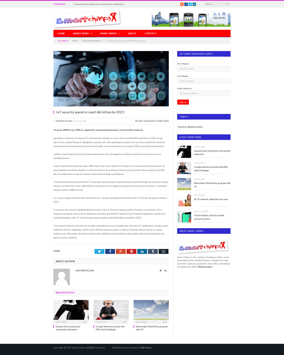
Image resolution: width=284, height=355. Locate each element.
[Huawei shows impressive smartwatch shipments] (71, 311)
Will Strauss (146, 347)
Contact (150, 33)
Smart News (81, 33)
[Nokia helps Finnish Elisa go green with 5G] (151, 311)
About (132, 33)
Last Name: (183, 76)
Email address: (184, 88)
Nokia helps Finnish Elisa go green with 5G (212, 185)
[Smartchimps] (87, 18)
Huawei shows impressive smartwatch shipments (212, 153)
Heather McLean (64, 121)
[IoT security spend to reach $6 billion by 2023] (111, 79)
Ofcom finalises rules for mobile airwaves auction (209, 217)
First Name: (183, 63)
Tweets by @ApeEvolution (190, 126)
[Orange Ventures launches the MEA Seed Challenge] (111, 311)
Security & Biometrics (146, 121)
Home (61, 33)
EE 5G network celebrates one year (211, 199)
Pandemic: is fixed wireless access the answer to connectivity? (106, 4)
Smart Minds (108, 33)
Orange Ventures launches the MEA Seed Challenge (211, 169)
